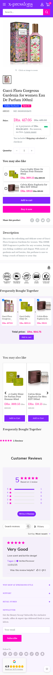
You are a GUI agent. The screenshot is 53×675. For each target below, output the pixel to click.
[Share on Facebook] (32, 220)
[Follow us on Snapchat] (42, 654)
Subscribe (12, 638)
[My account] (42, 4)
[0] (48, 4)
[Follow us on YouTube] (26, 654)
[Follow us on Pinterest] (21, 654)
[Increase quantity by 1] (32, 151)
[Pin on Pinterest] (37, 220)
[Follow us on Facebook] (5, 654)
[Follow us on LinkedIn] (37, 654)
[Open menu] (4, 4)
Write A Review (26, 514)
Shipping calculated (35, 138)
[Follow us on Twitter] (10, 654)
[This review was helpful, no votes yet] (37, 570)
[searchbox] (14, 526)
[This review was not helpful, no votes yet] (43, 570)
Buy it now (26, 209)
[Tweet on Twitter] (43, 220)
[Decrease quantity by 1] (17, 151)
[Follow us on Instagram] (16, 654)
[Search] (46, 12)
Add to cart (26, 200)
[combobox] (39, 534)
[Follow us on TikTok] (32, 654)
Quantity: (7, 150)
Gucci (6, 111)
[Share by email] (48, 220)
